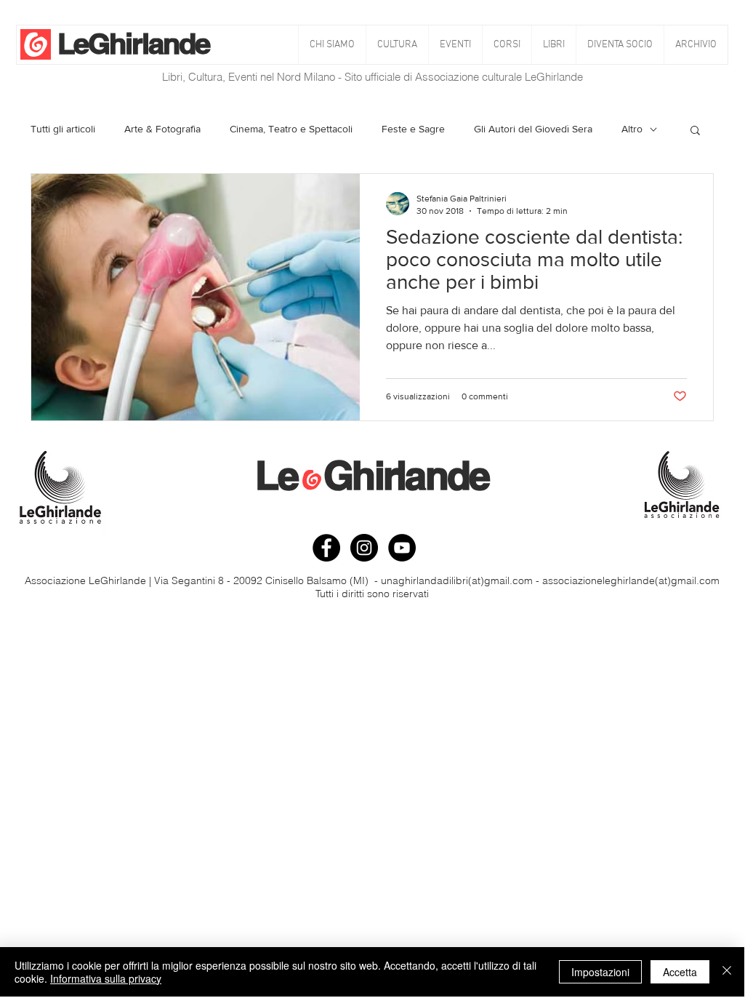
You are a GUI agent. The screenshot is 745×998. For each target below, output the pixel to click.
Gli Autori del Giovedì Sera (533, 129)
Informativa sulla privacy (105, 978)
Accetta (680, 972)
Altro (632, 129)
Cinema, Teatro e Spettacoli (291, 129)
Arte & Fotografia (162, 129)
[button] (397, 44)
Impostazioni (600, 972)
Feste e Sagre (413, 129)
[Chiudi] (727, 972)
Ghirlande (148, 43)
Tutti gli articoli (63, 129)
